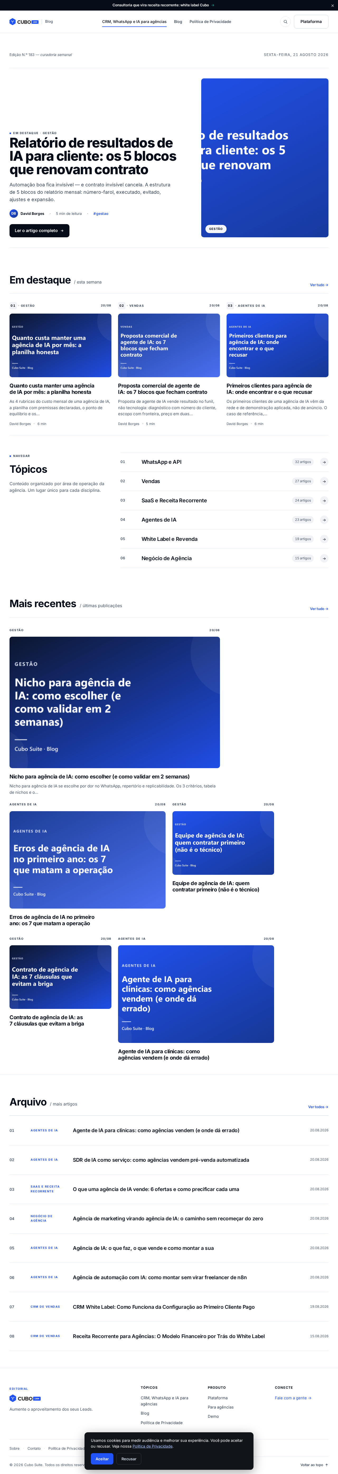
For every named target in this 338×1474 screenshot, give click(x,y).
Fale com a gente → (293, 1398)
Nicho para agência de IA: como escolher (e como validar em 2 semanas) (100, 776)
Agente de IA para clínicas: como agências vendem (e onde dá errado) (163, 1054)
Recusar (129, 1459)
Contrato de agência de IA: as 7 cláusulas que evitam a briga (47, 1020)
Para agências (221, 1407)
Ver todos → (318, 1107)
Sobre (15, 1448)
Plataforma (311, 21)
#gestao (100, 213)
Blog (178, 21)
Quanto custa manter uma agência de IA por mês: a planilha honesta (52, 388)
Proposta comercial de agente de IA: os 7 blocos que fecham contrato (162, 388)
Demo (213, 1416)
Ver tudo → (319, 285)
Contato (34, 1448)
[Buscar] (285, 21)
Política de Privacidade (210, 21)
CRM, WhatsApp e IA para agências (134, 21)
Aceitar (102, 1459)
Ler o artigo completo (36, 230)
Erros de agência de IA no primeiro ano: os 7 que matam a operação (52, 920)
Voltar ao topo (312, 1465)
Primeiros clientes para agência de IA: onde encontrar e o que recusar (269, 388)
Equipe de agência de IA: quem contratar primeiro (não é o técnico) (216, 886)
